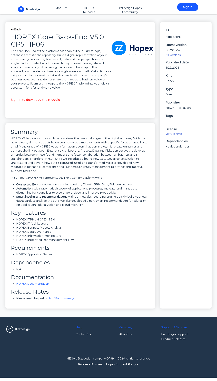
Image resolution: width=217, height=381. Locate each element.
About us (125, 334)
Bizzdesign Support (174, 334)
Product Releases (173, 339)
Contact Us (83, 334)
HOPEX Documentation (32, 283)
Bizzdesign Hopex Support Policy (113, 364)
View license (173, 133)
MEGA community (61, 298)
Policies (83, 364)
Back (17, 29)
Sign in (187, 7)
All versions (173, 55)
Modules (61, 8)
